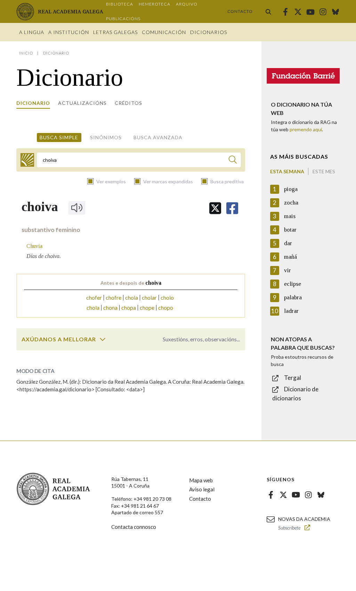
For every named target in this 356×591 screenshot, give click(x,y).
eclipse (292, 284)
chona (110, 307)
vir (287, 270)
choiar (149, 297)
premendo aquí (306, 129)
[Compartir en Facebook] (232, 208)
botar (290, 229)
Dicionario (33, 103)
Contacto (240, 11)
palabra (293, 297)
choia (131, 297)
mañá (290, 256)
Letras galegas (115, 32)
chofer (94, 297)
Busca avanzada (158, 137)
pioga (291, 189)
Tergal (292, 377)
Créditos (128, 103)
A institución (68, 32)
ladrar (291, 311)
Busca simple (59, 137)
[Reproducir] (76, 207)
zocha (291, 202)
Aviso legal (202, 489)
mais (290, 216)
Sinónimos (106, 137)
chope (147, 307)
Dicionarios (208, 32)
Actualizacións (82, 103)
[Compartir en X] (215, 208)
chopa (128, 307)
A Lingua (31, 32)
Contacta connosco (133, 527)
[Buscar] (268, 11)
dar (288, 243)
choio (167, 297)
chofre (113, 297)
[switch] (102, 339)
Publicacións (123, 18)
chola (93, 307)
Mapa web (201, 480)
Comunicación (164, 32)
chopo (165, 307)
